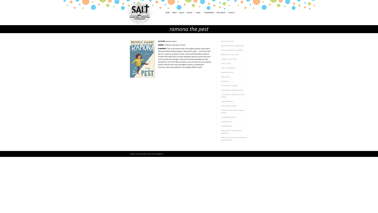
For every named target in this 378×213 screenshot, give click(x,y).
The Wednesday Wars (228, 117)
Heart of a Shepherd (228, 68)
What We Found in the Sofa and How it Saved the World (234, 138)
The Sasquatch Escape (229, 106)
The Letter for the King (229, 86)
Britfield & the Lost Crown (230, 55)
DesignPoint (159, 154)
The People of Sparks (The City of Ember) (233, 96)
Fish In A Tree (226, 63)
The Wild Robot (226, 122)
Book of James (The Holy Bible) (232, 50)
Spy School (225, 81)
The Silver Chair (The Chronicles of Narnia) (233, 111)
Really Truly (225, 77)
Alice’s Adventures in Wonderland (232, 46)
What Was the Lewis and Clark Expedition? (231, 132)
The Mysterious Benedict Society (232, 90)
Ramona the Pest (227, 72)
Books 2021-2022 (227, 41)
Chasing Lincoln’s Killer (229, 59)
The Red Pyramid (227, 101)
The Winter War (226, 126)
